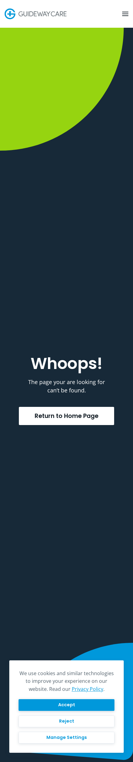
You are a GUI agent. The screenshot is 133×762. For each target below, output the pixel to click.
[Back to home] (36, 14)
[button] (125, 14)
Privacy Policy (87, 689)
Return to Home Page (66, 416)
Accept (66, 705)
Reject (66, 721)
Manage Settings (66, 737)
